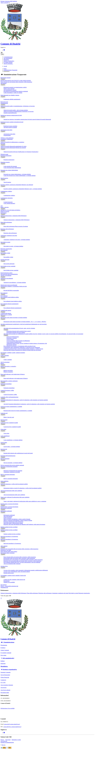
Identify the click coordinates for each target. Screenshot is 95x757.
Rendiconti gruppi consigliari (10, 126)
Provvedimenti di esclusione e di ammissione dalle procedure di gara (19, 346)
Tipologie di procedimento (7, 278)
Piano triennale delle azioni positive (9, 551)
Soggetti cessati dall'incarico (10, 112)
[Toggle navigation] (2, 53)
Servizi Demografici (5, 675)
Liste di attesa (4, 442)
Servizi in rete (4, 449)
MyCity (3, 745)
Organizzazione (4, 103)
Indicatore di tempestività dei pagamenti (13, 470)
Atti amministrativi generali (10, 90)
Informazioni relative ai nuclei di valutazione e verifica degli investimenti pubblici (23, 488)
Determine (3, 663)
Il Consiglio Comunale (6, 652)
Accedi (5, 66)
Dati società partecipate (9, 263)
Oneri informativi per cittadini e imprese (10, 95)
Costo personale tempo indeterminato (12, 167)
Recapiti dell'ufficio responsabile (11, 290)
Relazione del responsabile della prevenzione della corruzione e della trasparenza (19, 549)
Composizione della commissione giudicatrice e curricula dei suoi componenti (22, 347)
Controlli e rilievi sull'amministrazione (9, 397)
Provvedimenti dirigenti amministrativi (9, 303)
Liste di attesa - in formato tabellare (12, 446)
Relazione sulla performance (7, 229)
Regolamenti (7, 581)
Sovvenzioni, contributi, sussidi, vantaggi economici (13, 352)
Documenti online (5, 692)
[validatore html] (3, 748)
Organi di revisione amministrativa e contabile (11, 406)
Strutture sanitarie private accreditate (9, 527)
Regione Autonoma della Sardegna (9, 1)
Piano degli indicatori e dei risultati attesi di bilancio (13, 374)
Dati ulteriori (4, 584)
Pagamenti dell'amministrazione (8, 455)
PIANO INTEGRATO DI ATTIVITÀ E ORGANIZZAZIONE (16, 80)
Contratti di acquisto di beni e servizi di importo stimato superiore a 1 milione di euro (23, 348)
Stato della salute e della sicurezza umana (13, 523)
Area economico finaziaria (7, 685)
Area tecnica (3, 687)
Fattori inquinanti (8, 517)
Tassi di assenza (4, 178)
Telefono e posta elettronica (7, 137)
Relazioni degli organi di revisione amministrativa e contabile (18, 410)
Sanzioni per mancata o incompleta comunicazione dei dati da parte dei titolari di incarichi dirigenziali (27, 119)
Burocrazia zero (4, 101)
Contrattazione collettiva (6, 191)
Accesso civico (4, 566)
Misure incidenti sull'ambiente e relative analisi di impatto (17, 519)
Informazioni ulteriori (11, 344)
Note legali (7, 739)
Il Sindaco (3, 647)
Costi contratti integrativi (9, 203)
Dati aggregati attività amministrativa (9, 274)
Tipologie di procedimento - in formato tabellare (15, 282)
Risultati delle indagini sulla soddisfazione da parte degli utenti (18, 453)
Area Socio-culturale (5, 690)
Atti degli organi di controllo (10, 127)
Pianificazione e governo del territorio (9, 503)
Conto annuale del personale (10, 166)
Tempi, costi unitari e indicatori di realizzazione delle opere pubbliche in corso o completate (25, 501)
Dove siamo (3, 655)
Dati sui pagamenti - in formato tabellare (13, 462)
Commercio (3, 680)
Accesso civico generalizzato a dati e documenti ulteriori (17, 571)
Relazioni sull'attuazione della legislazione (13, 521)
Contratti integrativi (8, 202)
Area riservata (4, 741)
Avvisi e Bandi (10, 339)
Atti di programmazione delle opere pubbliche (11, 490)
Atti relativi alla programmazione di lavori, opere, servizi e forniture (19, 328)
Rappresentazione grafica (6, 272)
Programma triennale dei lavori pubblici (16, 332)
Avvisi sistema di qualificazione (14, 342)
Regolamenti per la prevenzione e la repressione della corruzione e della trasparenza (23, 559)
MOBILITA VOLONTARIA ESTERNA (10, 210)
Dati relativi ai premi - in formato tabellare (13, 246)
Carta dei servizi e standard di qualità (9, 422)
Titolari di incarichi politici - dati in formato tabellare (16, 110)
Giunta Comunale (5, 650)
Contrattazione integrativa (7, 198)
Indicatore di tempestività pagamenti (9, 466)
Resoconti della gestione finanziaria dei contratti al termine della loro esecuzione (22, 350)
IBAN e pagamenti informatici (8, 474)
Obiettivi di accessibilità (9, 582)
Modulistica (4, 666)
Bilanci (2, 363)
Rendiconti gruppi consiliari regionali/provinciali (12, 122)
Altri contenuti (4, 546)
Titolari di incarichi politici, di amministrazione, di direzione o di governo (18, 106)
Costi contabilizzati (5, 436)
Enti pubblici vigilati (5, 253)
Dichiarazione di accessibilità (7, 708)
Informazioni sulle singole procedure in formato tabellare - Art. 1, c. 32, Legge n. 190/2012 (25, 321)
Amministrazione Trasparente (10, 70)
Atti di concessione (5, 362)
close (2, 54)
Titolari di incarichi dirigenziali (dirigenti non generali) (13, 147)
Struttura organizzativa (10, 669)
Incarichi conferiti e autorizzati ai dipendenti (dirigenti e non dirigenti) (17, 184)
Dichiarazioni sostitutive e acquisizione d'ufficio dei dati (14, 286)
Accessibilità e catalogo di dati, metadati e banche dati (13, 575)
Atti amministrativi (8, 658)
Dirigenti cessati (4, 154)
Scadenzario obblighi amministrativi (12, 99)
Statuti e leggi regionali (9, 88)
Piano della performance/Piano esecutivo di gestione (16, 226)
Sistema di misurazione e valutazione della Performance (14, 215)
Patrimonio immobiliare (6, 383)
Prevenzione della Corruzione (7, 553)
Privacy (2, 739)
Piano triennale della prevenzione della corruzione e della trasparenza (20, 557)
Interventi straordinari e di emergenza (9, 536)
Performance (4, 212)
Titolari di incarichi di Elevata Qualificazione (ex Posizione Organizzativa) (21, 151)
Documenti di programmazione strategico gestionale (16, 91)
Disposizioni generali (5, 77)
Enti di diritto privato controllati (8, 266)
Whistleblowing (4, 587)
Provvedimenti (4, 293)
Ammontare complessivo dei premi (9, 235)
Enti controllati (4, 250)
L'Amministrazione (8, 642)
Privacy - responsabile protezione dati (9, 586)
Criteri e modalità (5, 355)
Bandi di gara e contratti (6, 314)
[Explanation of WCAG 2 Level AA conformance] (8, 748)
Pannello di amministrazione (7, 742)
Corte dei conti (4, 413)
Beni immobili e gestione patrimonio (9, 381)
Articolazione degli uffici (6, 130)
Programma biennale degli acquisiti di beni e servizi (19, 331)
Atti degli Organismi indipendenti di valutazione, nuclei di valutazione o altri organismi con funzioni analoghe (29, 404)
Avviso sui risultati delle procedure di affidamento (18, 340)
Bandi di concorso (5, 211)
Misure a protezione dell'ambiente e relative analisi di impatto (18, 520)
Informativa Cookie (16, 739)
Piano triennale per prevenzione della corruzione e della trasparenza (16, 82)
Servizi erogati (4, 419)
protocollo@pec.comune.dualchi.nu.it (12, 726)
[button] (8, 57)
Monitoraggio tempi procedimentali (9, 285)
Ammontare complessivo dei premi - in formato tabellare (17, 239)
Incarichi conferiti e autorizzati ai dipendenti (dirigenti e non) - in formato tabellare (23, 188)
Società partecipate (5, 259)
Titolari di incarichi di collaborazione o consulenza (12, 142)
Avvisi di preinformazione (13, 336)
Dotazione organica (5, 162)
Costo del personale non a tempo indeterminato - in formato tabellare (20, 175)
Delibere (3, 661)
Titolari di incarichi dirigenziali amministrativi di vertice (13, 146)
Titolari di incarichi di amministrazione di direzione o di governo (19, 111)
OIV (2, 206)
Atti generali (3, 83)
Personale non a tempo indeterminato (9, 170)
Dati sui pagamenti (5, 458)
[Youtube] (4, 50)
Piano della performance (6, 222)
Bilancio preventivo (8, 370)
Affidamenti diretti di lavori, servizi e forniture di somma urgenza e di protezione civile (27, 343)
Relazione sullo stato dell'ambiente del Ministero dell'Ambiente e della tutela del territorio (24, 524)
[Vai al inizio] (1, 598)
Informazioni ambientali (6, 508)
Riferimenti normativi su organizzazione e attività (15, 87)
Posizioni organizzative (6, 155)
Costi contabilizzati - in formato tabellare (13, 440)
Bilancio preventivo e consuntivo (8, 366)
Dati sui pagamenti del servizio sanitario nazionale (12, 465)
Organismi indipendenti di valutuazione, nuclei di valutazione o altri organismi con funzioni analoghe (24, 400)
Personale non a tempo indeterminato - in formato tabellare (17, 174)
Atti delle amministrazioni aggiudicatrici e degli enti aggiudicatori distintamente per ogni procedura (24, 324)
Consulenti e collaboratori (7, 139)
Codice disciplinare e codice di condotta (13, 92)
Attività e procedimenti (6, 275)
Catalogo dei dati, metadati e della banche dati (14, 579)
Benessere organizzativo (6, 248)
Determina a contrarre (12, 338)
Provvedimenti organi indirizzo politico (10, 297)
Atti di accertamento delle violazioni (12, 563)
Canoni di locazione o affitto (7, 390)
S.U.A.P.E (3, 682)
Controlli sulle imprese (6, 310)
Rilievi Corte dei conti (9, 417)
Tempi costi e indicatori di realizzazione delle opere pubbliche (15, 497)
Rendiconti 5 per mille (6, 550)
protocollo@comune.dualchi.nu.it (12, 724)
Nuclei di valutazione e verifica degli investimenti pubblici (14, 484)
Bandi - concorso (5, 207)
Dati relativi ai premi (5, 242)
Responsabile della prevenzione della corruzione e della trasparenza (19, 558)
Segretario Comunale (5, 672)
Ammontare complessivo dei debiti (12, 472)
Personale (3, 143)
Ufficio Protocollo (5, 677)
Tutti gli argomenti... (8, 63)
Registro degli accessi (9, 573)
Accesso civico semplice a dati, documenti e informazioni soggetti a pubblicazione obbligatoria (26, 570)
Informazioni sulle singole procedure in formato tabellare (14, 317)
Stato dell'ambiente (8, 516)
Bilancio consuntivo (8, 371)
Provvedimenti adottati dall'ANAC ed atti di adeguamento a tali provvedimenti (22, 562)
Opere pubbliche (4, 481)
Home (5, 68)
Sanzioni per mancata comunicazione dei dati (11, 115)
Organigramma (7, 135)
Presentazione (4, 645)
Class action (3, 429)
